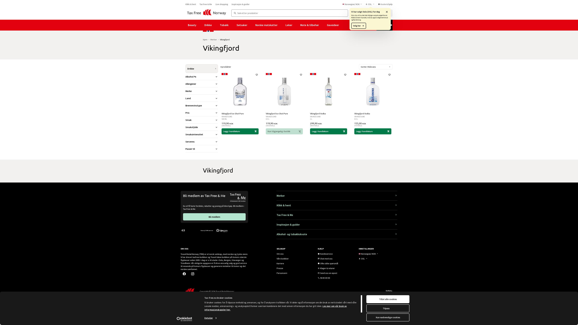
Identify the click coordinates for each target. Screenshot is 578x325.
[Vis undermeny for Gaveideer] (343, 25)
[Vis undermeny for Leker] (296, 25)
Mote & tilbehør (309, 25)
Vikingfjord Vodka (318, 113)
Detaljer (208, 318)
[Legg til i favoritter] (256, 74)
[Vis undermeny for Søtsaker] (251, 25)
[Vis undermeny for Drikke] (216, 25)
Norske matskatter (266, 25)
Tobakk (224, 25)
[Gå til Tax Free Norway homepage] (207, 13)
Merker (213, 39)
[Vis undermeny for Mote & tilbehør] (323, 25)
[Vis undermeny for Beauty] (200, 25)
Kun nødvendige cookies (388, 317)
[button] (387, 11)
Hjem (205, 39)
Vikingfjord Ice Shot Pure (233, 113)
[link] (190, 4)
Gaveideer (333, 25)
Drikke (208, 25)
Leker (289, 25)
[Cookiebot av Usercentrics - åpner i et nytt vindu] (184, 319)
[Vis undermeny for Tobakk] (232, 25)
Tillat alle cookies (388, 299)
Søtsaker (242, 25)
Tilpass (386, 308)
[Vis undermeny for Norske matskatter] (281, 25)
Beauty (192, 25)
